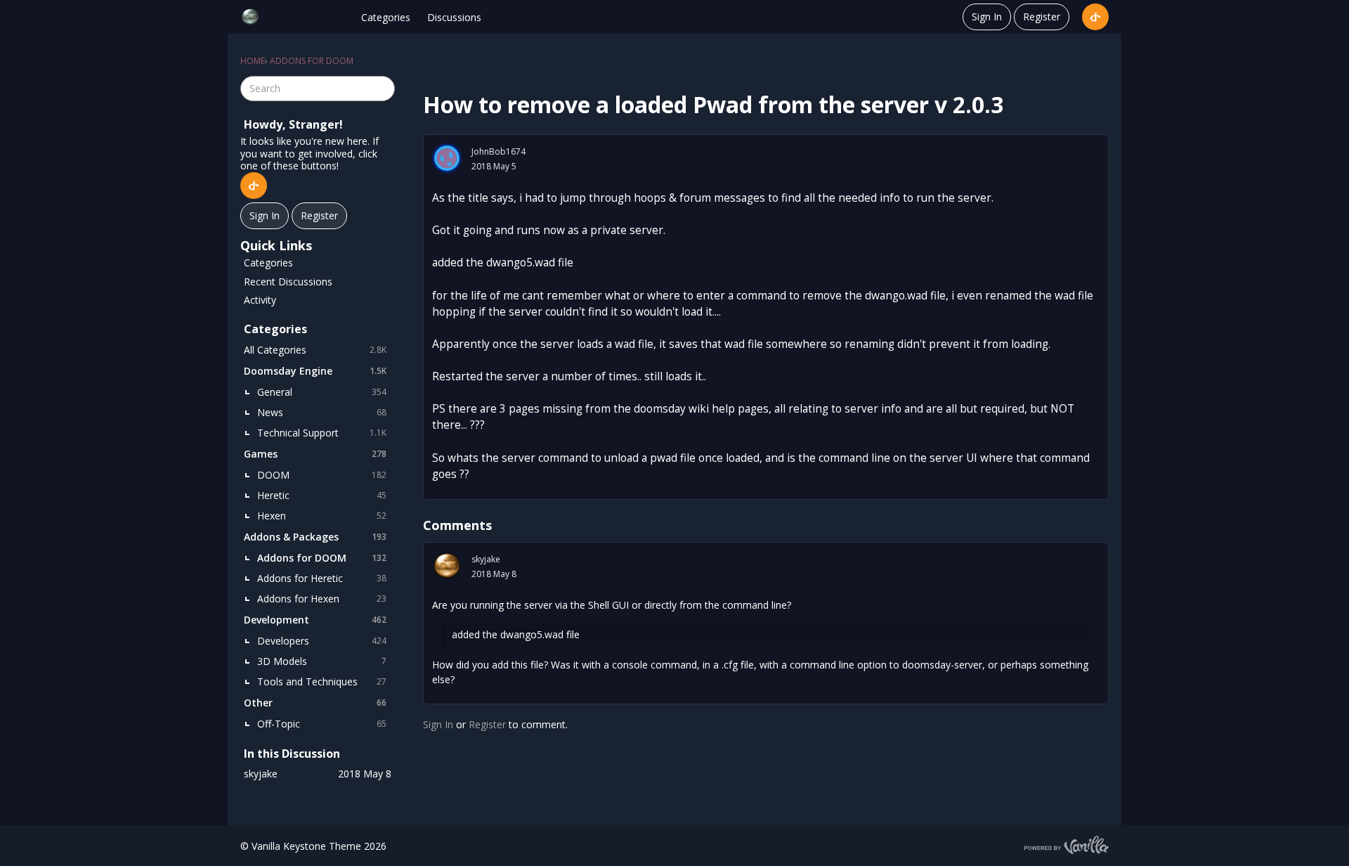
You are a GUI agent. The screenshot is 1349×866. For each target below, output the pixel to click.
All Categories (315, 349)
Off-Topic (321, 723)
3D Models (321, 661)
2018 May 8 (493, 574)
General (321, 392)
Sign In (987, 16)
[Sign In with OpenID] (1095, 17)
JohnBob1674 (498, 151)
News (321, 412)
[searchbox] (317, 88)
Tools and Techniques (321, 681)
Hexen (321, 515)
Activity (260, 299)
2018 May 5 (493, 166)
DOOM (321, 475)
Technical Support (321, 432)
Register (1041, 16)
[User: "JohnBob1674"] (447, 158)
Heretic (321, 495)
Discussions (454, 17)
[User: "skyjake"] (447, 566)
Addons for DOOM (321, 557)
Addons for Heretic (321, 578)
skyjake (485, 559)
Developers (321, 640)
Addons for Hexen (321, 598)
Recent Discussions (288, 281)
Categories (385, 17)
